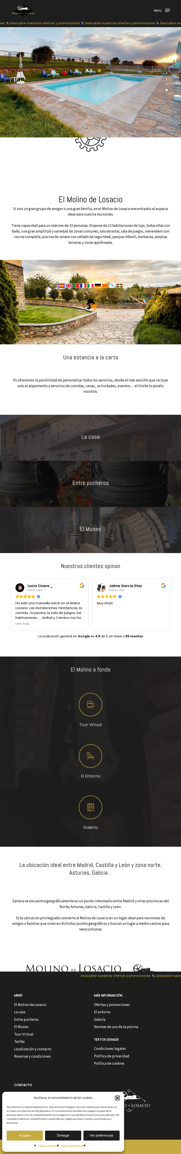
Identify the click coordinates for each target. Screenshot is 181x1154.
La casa (19, 1012)
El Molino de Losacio (30, 1005)
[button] (117, 1098)
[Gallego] (112, 290)
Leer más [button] (22, 624)
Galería (99, 1019)
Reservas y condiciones (32, 1056)
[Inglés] (69, 290)
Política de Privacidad (73, 1146)
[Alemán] (98, 290)
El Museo (21, 1027)
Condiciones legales (110, 1048)
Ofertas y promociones (112, 1005)
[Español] (61, 290)
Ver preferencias (101, 1135)
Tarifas (19, 1041)
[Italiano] (90, 290)
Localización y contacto (32, 1049)
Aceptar (24, 1135)
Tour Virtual (23, 1034)
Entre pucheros (26, 1019)
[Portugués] (76, 290)
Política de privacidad (111, 1056)
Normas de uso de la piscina (116, 1027)
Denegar (63, 1135)
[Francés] (83, 290)
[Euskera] (119, 290)
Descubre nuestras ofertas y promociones (39, 23)
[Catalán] (105, 290)
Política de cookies (48, 1146)
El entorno (102, 1012)
